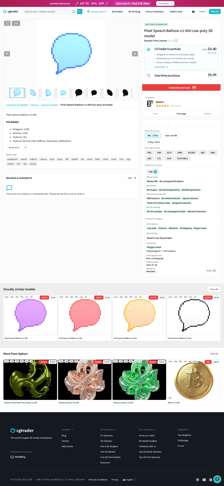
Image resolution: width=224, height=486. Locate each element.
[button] (73, 11)
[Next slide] (135, 53)
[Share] (207, 123)
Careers (65, 440)
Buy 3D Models (107, 429)
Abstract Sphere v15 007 (123, 402)
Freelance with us (147, 446)
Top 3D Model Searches (150, 451)
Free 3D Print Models (110, 457)
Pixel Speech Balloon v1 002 (70, 338)
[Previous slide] (7, 53)
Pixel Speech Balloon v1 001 (179, 338)
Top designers (184, 435)
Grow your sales (147, 435)
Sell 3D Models (146, 429)
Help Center (67, 446)
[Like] (155, 123)
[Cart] (193, 11)
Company (66, 429)
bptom (159, 101)
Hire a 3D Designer (109, 446)
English (127, 479)
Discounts (105, 462)
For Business (106, 435)
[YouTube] (204, 479)
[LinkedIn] (197, 479)
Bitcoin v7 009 (174, 402)
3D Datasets (106, 440)
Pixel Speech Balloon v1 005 (16, 338)
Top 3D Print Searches (149, 457)
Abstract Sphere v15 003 (69, 402)
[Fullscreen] (7, 23)
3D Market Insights (148, 440)
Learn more (159, 66)
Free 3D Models (107, 451)
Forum (181, 445)
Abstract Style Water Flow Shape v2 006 (20, 402)
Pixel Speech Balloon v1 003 (125, 338)
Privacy (115, 479)
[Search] (79, 11)
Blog (64, 435)
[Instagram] (211, 480)
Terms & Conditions (98, 479)
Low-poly (151, 228)
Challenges (183, 440)
